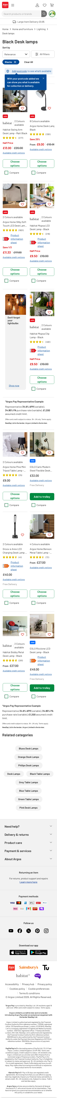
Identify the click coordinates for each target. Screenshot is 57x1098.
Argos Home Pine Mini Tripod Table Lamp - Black (14, 468)
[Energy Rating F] (6, 566)
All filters (45, 54)
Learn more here (28, 882)
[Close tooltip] (43, 78)
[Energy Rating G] (6, 239)
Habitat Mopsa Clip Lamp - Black (39, 335)
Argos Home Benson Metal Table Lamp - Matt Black (41, 550)
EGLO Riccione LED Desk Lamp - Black (40, 650)
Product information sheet (17, 239)
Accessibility (12, 984)
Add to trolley (42, 496)
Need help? (12, 826)
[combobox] (21, 13)
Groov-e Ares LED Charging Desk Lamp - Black (14, 550)
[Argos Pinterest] (37, 930)
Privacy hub (28, 984)
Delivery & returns (17, 834)
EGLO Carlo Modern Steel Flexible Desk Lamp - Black (40, 468)
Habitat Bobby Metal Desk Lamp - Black (13, 654)
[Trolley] (51, 5)
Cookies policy (17, 988)
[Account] (37, 5)
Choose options (15, 163)
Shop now (14, 385)
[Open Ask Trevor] (52, 13)
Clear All (28, 62)
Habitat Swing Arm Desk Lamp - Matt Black (15, 131)
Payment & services (18, 851)
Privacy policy (45, 984)
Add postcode (19, 71)
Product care (13, 842)
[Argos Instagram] (46, 930)
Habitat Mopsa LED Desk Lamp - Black (40, 227)
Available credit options (14, 153)
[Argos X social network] (28, 930)
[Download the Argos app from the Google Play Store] (39, 954)
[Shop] (12, 5)
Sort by (6, 47)
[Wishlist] (44, 5)
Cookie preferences (38, 988)
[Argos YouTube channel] (11, 930)
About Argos (13, 859)
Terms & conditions (29, 993)
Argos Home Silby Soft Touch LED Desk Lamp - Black (14, 223)
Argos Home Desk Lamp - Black (43, 127)
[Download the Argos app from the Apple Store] (18, 954)
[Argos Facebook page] (19, 930)
